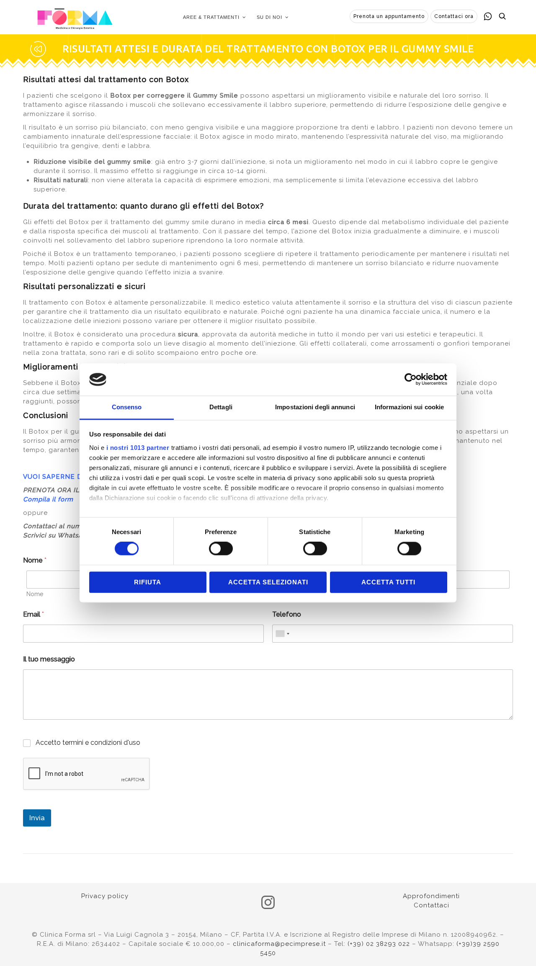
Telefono (286, 614)
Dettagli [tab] (220, 407)
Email (33, 614)
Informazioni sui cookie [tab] (409, 407)
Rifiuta (147, 582)
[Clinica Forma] (75, 17)
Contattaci (431, 905)
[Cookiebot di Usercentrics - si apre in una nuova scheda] (410, 379)
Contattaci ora (454, 16)
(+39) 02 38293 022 (379, 944)
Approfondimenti (431, 896)
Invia (37, 818)
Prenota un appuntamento (389, 16)
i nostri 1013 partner (138, 447)
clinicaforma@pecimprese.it (279, 944)
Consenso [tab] (127, 407)
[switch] (221, 548)
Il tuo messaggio (49, 659)
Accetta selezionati (268, 582)
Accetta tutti (388, 582)
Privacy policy (105, 896)
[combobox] (282, 633)
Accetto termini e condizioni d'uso (88, 742)
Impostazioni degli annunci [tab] (315, 407)
